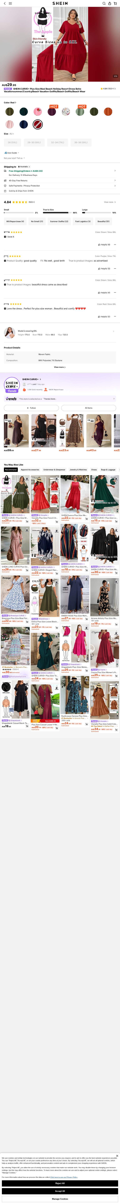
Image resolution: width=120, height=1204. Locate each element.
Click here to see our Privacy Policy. (64, 1177)
